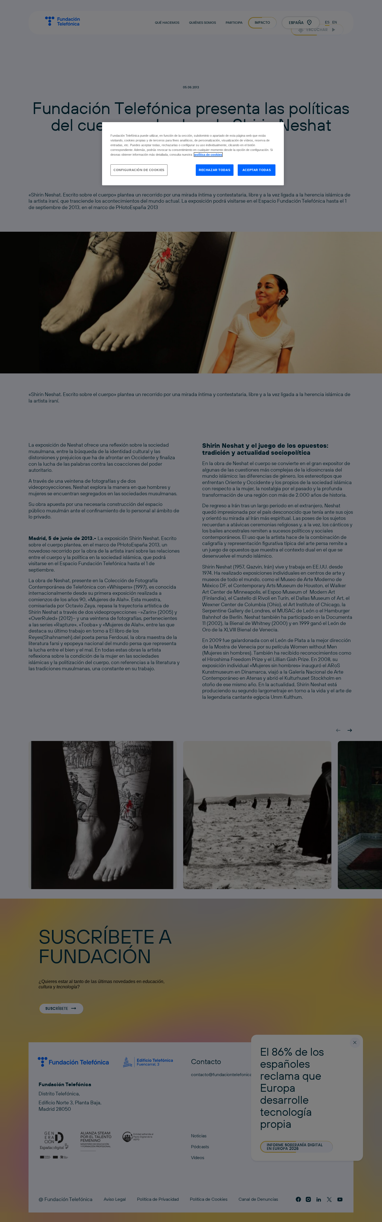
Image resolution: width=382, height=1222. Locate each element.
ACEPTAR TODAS (256, 170)
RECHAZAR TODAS (214, 170)
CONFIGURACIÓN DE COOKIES (139, 170)
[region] (193, 153)
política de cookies (208, 154)
